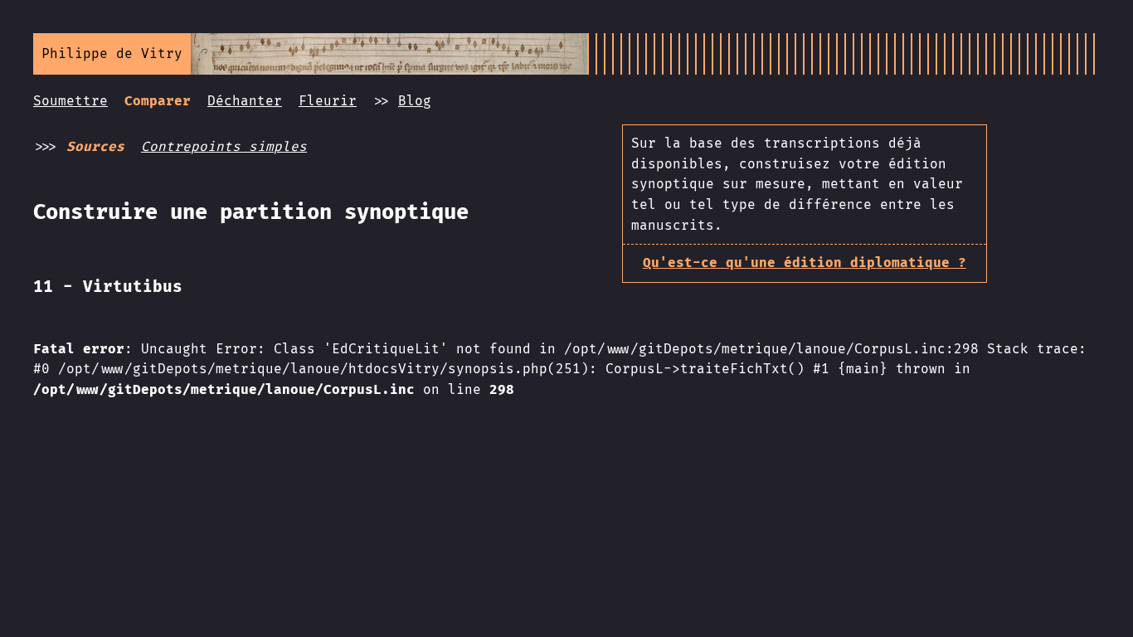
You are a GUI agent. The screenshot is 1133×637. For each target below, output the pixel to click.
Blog (414, 101)
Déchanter (244, 101)
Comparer (157, 101)
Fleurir (328, 101)
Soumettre (70, 101)
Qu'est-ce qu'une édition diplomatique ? (804, 262)
